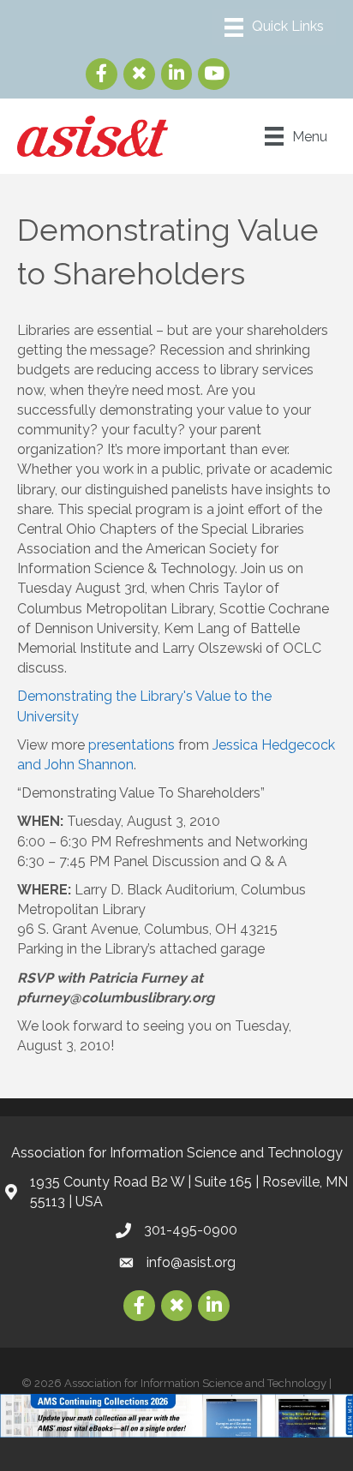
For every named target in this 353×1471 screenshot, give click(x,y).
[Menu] (274, 27)
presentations (131, 745)
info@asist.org (191, 1262)
